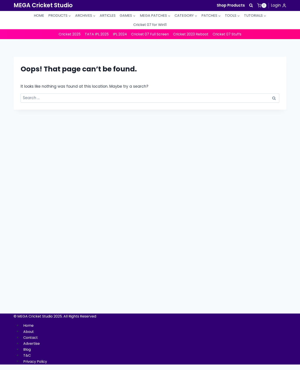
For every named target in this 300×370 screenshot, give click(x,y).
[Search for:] (150, 97)
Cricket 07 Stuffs (227, 34)
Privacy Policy (35, 361)
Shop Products (231, 5)
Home (28, 325)
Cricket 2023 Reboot (190, 34)
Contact (30, 337)
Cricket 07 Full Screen (150, 34)
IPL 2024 (120, 34)
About (28, 331)
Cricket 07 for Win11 (150, 24)
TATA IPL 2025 (97, 34)
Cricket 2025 (70, 34)
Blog (27, 349)
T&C (27, 355)
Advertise (31, 343)
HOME (39, 15)
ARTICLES (108, 15)
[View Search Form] (251, 5)
